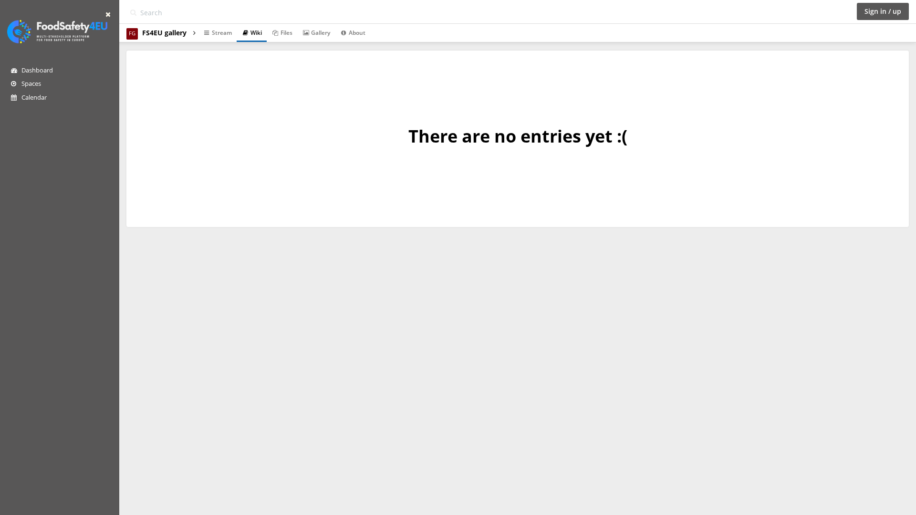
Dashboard (36, 70)
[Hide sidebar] (108, 14)
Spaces (30, 83)
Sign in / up (882, 11)
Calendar (33, 97)
